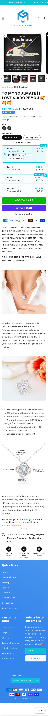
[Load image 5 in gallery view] (41, 79)
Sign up (35, 658)
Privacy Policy (9, 658)
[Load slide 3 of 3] (26, 528)
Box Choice (7, 133)
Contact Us (7, 603)
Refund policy (9, 653)
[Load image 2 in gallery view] (16, 79)
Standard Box (12, 137)
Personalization (9, 577)
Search (5, 638)
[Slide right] (46, 78)
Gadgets (6, 592)
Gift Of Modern (27, 699)
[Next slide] (29, 528)
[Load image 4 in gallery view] (33, 79)
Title (4, 124)
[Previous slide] (19, 528)
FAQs (4, 632)
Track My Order (9, 608)
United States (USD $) (22, 680)
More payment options (24, 214)
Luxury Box (32, 137)
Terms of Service (10, 643)
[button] (3, 18)
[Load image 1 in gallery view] (7, 79)
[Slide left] (1, 78)
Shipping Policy (9, 648)
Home (5, 572)
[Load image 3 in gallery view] (24, 79)
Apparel (5, 587)
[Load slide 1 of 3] (22, 528)
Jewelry (5, 582)
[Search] (39, 18)
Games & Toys (9, 598)
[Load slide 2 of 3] (24, 528)
